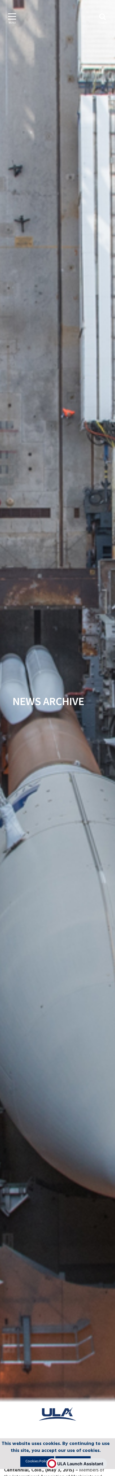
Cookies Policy (37, 1461)
